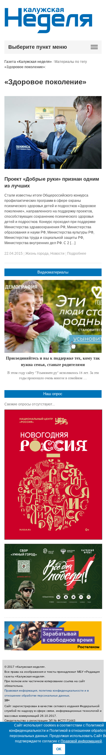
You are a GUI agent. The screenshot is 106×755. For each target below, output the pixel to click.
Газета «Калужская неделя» (28, 62)
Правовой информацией (81, 741)
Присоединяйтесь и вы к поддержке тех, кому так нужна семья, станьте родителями (53, 361)
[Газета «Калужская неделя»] (48, 30)
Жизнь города (37, 253)
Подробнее (76, 253)
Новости (57, 253)
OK (59, 749)
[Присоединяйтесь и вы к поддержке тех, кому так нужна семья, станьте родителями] (53, 316)
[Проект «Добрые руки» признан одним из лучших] (53, 168)
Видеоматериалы (52, 272)
